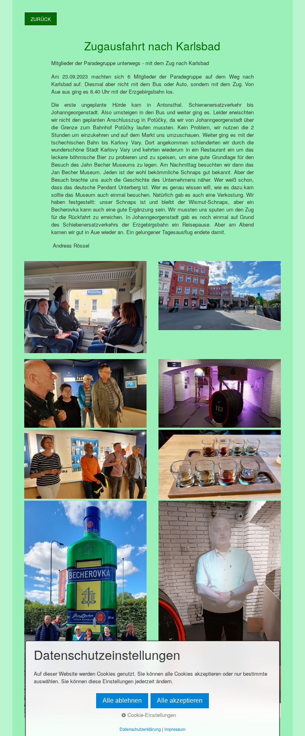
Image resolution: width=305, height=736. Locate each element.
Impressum (174, 729)
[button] (40, 19)
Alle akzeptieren (180, 700)
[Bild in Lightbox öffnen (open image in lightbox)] (85, 307)
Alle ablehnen (122, 700)
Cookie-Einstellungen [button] (151, 715)
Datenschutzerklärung (140, 729)
